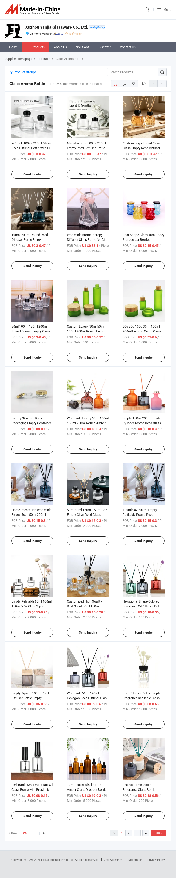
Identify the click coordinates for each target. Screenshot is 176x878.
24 (25, 833)
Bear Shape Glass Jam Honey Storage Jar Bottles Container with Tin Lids (144, 240)
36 (34, 833)
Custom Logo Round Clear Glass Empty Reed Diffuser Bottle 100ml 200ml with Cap (143, 148)
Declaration (135, 859)
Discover (105, 47)
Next (156, 832)
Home (13, 47)
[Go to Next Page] (162, 83)
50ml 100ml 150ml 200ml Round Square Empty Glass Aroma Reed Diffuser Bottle (30, 331)
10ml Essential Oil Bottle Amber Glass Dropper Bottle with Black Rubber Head (86, 790)
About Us (60, 47)
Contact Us (128, 47)
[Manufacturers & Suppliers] (33, 9)
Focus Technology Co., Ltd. (58, 859)
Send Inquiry (32, 174)
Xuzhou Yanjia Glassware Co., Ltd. (56, 27)
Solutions (82, 47)
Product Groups (24, 72)
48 (44, 833)
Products (38, 47)
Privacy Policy (156, 859)
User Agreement (114, 859)
